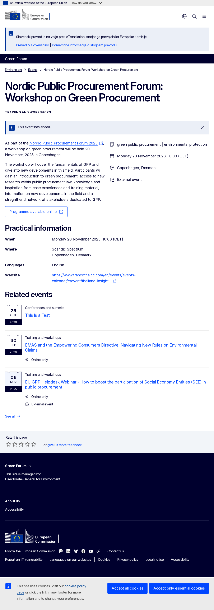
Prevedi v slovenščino (32, 45)
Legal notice (154, 559)
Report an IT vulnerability (24, 559)
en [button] (184, 16)
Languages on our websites (70, 559)
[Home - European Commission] (30, 14)
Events (32, 69)
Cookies (104, 559)
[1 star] (8, 444)
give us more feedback (64, 445)
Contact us (115, 551)
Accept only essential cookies (179, 588)
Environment (13, 69)
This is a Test (37, 315)
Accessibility (14, 509)
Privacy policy (128, 559)
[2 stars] (11, 444)
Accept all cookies (127, 588)
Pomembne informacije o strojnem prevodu (84, 45)
